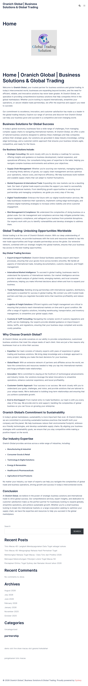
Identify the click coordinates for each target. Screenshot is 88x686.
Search (7, 526)
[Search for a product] (80, 6)
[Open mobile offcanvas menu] (84, 5)
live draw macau (21, 648)
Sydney (78, 680)
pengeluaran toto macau (15, 658)
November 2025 (11, 611)
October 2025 (10, 616)
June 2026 (9, 599)
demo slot (8, 648)
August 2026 (10, 590)
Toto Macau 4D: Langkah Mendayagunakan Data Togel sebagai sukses (35, 546)
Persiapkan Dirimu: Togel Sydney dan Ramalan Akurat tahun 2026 (33, 563)
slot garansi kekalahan (38, 648)
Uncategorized (10, 629)
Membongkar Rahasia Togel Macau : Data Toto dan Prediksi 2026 (33, 555)
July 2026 (8, 595)
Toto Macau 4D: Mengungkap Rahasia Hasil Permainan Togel (30, 550)
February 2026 (10, 603)
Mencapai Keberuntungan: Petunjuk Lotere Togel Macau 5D (30, 559)
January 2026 (10, 607)
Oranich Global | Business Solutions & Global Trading (20, 5)
